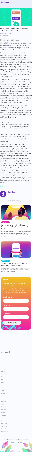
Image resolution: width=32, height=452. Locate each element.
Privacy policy (4, 431)
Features (3, 374)
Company (3, 376)
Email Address (7, 297)
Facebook (3, 412)
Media (3, 393)
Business (3, 396)
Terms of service (5, 429)
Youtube (3, 415)
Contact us (4, 426)
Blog (2, 382)
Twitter (3, 404)
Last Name (6, 313)
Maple (7, 45)
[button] (30, 2)
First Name (6, 305)
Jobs (2, 390)
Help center (4, 423)
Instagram (3, 407)
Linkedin (3, 409)
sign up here (19, 180)
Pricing (3, 379)
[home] (5, 2)
